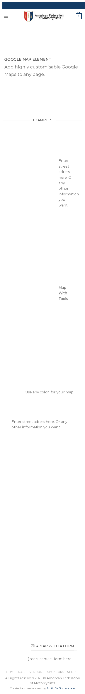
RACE (22, 672)
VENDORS (36, 672)
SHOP (71, 672)
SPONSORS (55, 672)
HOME (10, 672)
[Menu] (5, 16)
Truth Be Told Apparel (61, 688)
